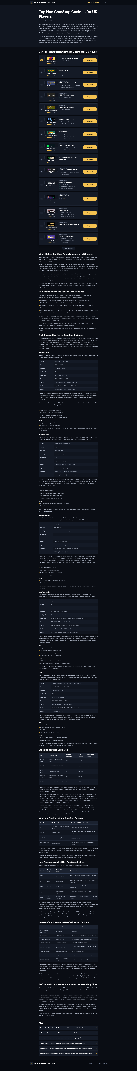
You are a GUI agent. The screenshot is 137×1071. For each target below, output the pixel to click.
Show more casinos (68, 248)
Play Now (90, 60)
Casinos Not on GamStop (92, 2)
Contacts (103, 2)
